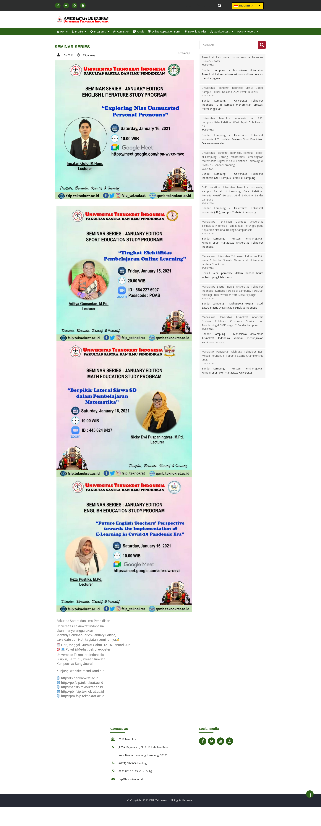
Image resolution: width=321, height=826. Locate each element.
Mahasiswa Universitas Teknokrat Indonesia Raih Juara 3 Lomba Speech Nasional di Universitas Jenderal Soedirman (232, 260)
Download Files (197, 31)
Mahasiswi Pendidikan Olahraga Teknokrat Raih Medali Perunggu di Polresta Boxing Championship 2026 (232, 355)
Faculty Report (246, 31)
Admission (123, 31)
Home (64, 31)
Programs (100, 31)
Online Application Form (166, 31)
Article (140, 31)
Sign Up (207, 6)
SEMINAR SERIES (72, 46)
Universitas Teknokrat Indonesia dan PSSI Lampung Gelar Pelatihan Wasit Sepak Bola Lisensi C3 (232, 122)
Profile (79, 31)
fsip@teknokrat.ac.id (131, 779)
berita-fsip (184, 53)
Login (187, 6)
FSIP (70, 55)
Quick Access (222, 31)
